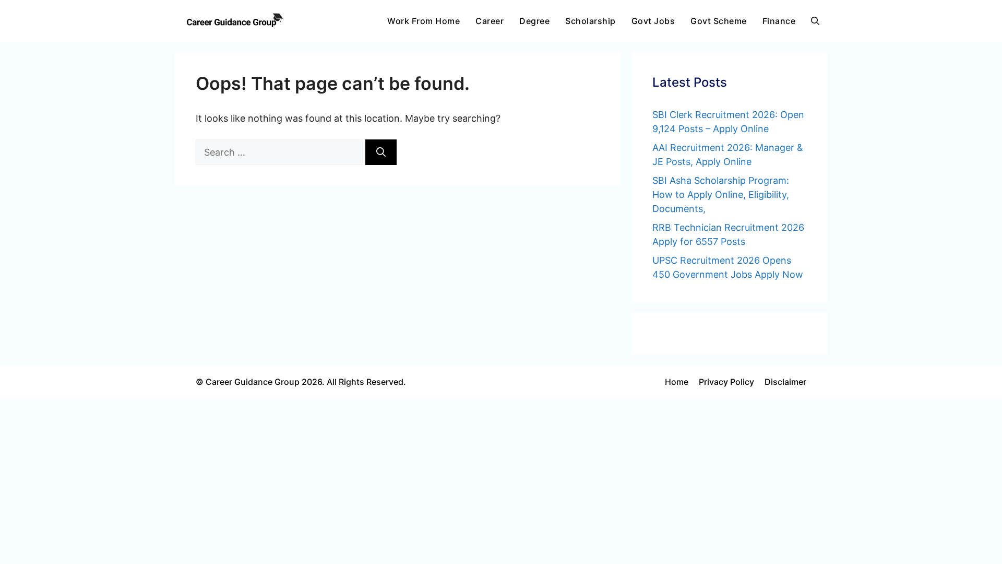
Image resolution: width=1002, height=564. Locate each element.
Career (489, 21)
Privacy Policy (726, 382)
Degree (534, 21)
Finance (779, 21)
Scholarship (590, 21)
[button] (815, 21)
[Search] (381, 152)
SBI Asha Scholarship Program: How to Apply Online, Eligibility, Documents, (720, 194)
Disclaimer (785, 382)
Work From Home (423, 21)
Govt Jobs (653, 21)
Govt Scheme (718, 21)
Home (676, 382)
